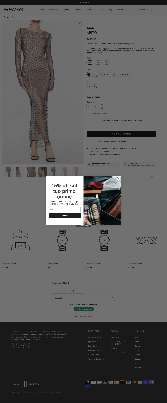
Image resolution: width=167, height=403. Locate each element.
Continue (64, 215)
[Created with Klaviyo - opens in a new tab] (83, 226)
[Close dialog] (118, 178)
